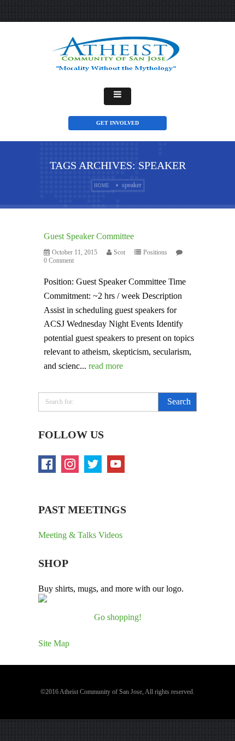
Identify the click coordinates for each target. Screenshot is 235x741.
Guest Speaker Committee (89, 236)
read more (106, 365)
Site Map (53, 643)
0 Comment (59, 260)
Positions (155, 252)
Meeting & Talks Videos (80, 535)
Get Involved (117, 123)
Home (101, 185)
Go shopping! (118, 617)
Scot (119, 252)
